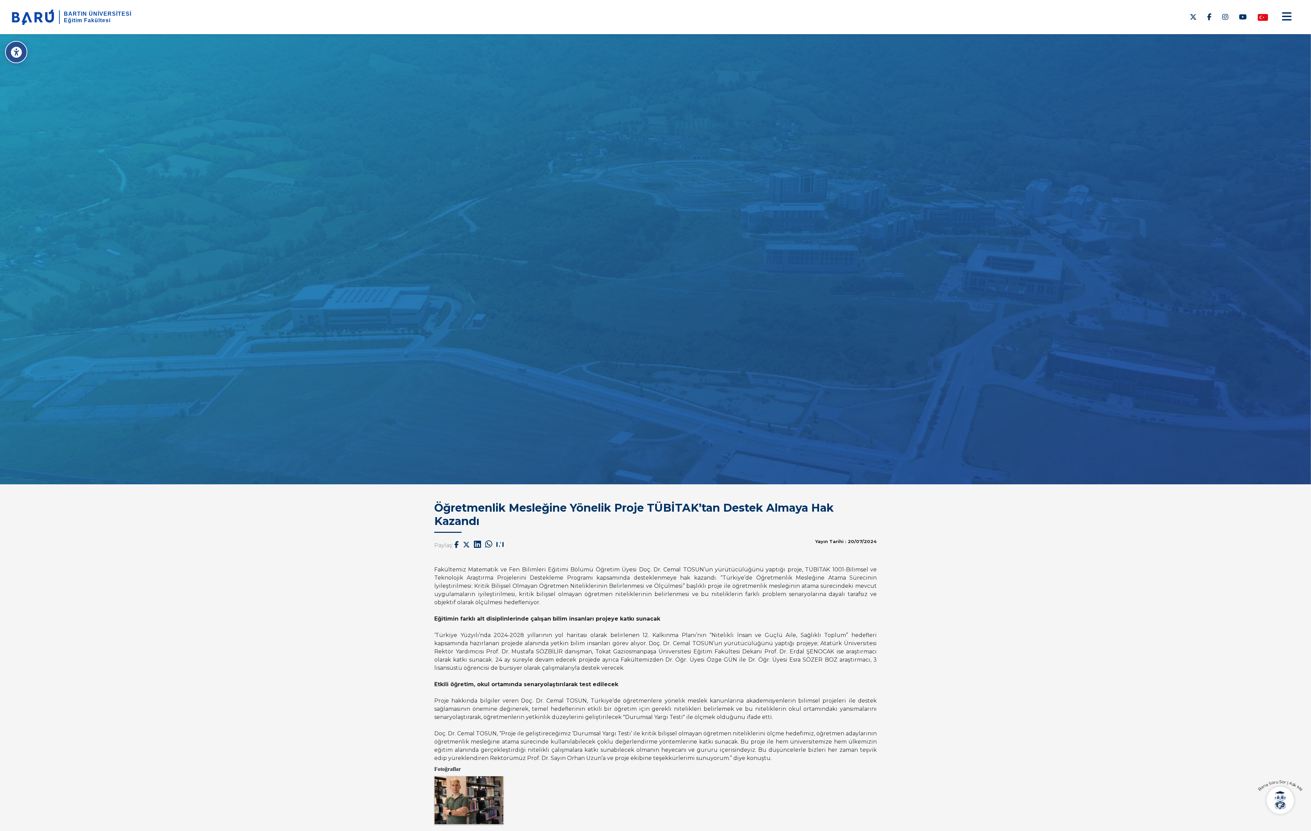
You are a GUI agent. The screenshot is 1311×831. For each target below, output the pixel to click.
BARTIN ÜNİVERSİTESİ (97, 14)
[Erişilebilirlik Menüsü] (16, 52)
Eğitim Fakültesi (87, 20)
